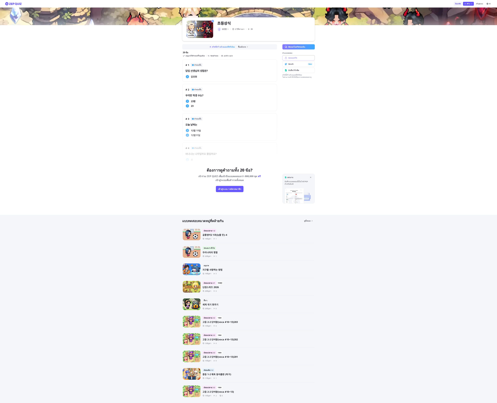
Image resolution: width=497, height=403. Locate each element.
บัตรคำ (300, 64)
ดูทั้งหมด (307, 221)
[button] (298, 188)
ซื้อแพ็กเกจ (242, 47)
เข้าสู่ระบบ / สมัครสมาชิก (229, 189)
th (490, 4)
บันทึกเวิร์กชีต (293, 70)
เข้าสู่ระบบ (479, 4)
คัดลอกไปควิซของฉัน (296, 47)
